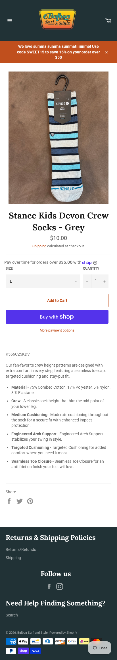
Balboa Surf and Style (32, 633)
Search (12, 615)
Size (9, 269)
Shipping (39, 246)
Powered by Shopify (63, 633)
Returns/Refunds (21, 549)
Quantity (91, 269)
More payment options (57, 330)
